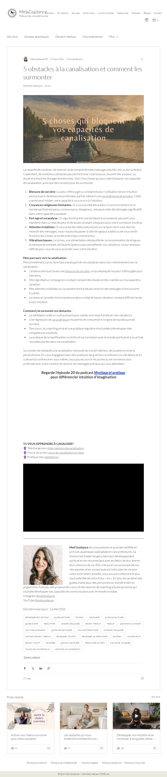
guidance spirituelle (114, 617)
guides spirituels (62, 617)
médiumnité (49, 623)
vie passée (50, 642)
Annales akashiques (36, 36)
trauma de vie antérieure (37, 649)
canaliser (117, 636)
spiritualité (94, 617)
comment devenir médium (38, 636)
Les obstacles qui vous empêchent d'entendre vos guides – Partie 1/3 (80, 736)
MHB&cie (104, 774)
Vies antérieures (93, 36)
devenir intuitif (32, 642)
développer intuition (66, 636)
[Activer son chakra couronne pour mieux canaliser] (30, 716)
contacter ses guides (114, 629)
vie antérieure (134, 636)
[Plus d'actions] (142, 59)
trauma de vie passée (120, 642)
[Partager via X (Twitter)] (32, 668)
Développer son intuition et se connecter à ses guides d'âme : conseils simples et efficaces (135, 736)
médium (110, 623)
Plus (112, 36)
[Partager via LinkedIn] (40, 668)
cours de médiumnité (88, 629)
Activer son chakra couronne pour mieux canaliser (28, 736)
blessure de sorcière (95, 642)
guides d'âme (31, 623)
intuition (79, 617)
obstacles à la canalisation (67, 649)
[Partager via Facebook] (24, 668)
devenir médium (93, 623)
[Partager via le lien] (48, 668)
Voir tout (12, 36)
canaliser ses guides (70, 623)
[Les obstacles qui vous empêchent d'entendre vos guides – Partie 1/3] (83, 716)
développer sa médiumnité (94, 636)
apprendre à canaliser (130, 623)
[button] (156, 20)
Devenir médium (65, 36)
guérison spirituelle (70, 642)
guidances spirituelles (61, 629)
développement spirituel (37, 617)
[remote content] (83, 408)
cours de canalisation (35, 629)
